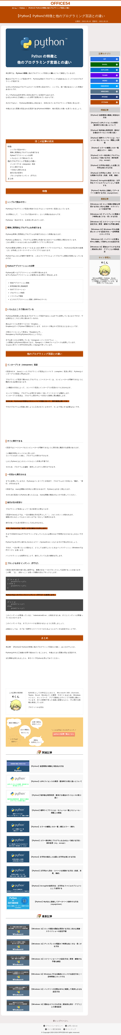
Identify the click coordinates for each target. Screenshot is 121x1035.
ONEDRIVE (105, 86)
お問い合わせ (72, 1026)
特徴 (9, 146)
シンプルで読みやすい (18, 150)
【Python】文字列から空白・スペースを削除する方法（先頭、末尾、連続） (56, 872)
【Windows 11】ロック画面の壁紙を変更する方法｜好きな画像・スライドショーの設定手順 (56, 930)
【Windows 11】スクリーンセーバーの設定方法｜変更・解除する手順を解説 (56, 960)
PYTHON (105, 102)
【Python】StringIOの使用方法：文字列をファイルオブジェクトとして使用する (56, 887)
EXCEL (104, 64)
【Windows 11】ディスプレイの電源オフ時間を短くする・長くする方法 (56, 945)
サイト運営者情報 (54, 1029)
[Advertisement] (25, 125)
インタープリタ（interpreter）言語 (22, 164)
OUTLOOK (105, 70)
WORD (104, 81)
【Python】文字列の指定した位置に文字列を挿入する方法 (53, 857)
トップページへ (61, 1021)
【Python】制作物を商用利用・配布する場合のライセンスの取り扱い (56, 796)
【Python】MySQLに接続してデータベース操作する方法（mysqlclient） (56, 903)
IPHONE (105, 97)
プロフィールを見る (36, 707)
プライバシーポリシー (54, 1026)
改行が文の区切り (16, 173)
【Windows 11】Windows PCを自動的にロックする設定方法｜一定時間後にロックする (56, 975)
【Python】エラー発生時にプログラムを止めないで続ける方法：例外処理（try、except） (56, 842)
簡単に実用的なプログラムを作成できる (24, 152)
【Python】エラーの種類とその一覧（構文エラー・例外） (53, 827)
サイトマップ (70, 1029)
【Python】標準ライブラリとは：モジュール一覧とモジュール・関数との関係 (56, 811)
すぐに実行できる (16, 167)
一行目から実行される (18, 170)
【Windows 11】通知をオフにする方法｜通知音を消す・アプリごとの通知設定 (56, 1005)
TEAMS (104, 75)
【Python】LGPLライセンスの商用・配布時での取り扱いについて (56, 781)
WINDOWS (105, 91)
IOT (105, 59)
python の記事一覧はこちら (64, 734)
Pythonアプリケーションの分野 (21, 155)
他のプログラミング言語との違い (22, 161)
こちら (110, 283)
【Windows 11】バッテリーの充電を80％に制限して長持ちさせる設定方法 (56, 990)
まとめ (10, 178)
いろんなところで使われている (21, 158)
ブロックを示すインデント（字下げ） (23, 176)
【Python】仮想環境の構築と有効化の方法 (47, 766)
